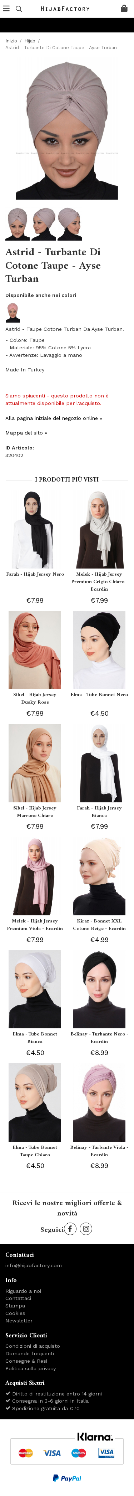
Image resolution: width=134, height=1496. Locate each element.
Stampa (15, 1306)
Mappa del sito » (26, 433)
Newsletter (19, 1320)
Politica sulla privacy (30, 1368)
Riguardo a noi (23, 1291)
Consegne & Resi (26, 1361)
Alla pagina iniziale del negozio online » (53, 418)
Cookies (15, 1313)
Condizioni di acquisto (32, 1346)
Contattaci (18, 1298)
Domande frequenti (29, 1353)
